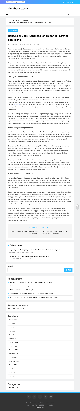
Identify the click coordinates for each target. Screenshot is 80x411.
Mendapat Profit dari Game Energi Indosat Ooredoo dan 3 (29, 256)
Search (10, 266)
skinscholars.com (17, 8)
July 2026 (12, 323)
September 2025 (14, 361)
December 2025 (13, 350)
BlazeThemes (40, 407)
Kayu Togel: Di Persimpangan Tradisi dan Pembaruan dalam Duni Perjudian (35, 250)
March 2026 (12, 339)
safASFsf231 (13, 44)
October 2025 (13, 357)
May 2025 (12, 376)
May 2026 (12, 331)
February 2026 (13, 342)
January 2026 (13, 346)
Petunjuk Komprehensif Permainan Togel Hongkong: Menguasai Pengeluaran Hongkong (34, 297)
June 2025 (12, 372)
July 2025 (12, 369)
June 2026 (12, 327)
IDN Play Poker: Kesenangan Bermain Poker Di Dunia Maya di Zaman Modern (31, 293)
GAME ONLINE (13, 30)
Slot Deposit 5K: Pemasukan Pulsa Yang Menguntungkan (26, 290)
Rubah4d (17, 104)
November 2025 (14, 354)
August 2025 (13, 365)
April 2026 (12, 335)
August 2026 (13, 320)
